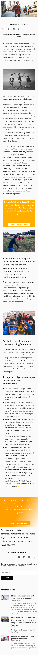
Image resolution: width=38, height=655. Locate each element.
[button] (3, 28)
